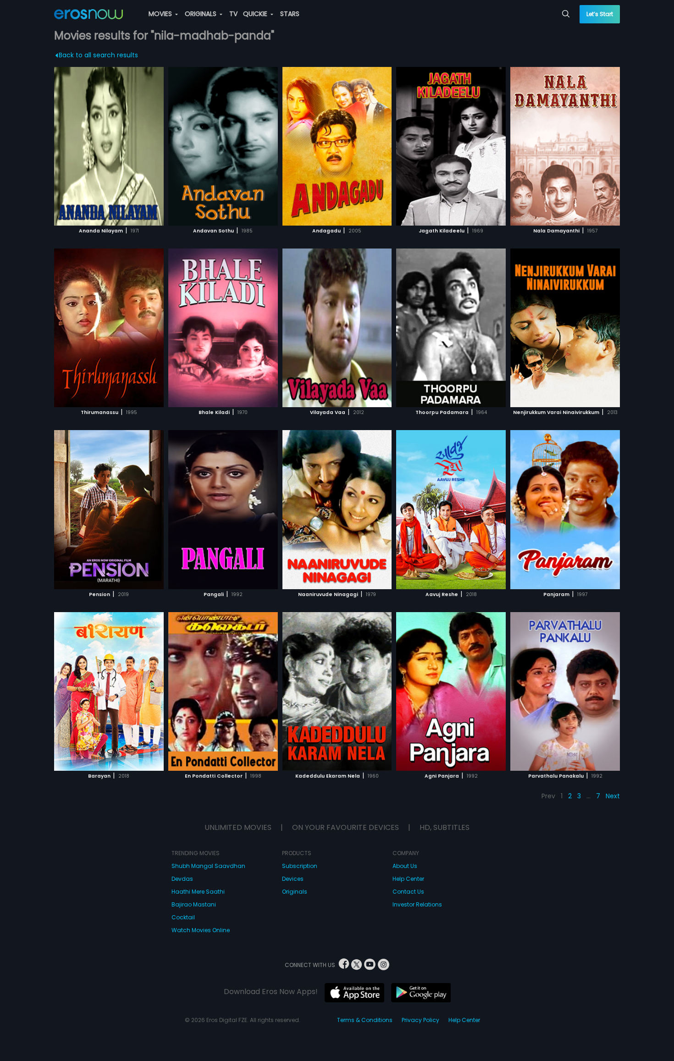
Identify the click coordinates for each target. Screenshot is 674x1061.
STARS (289, 13)
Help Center (408, 879)
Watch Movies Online (200, 930)
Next (613, 796)
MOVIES (161, 13)
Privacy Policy (420, 1020)
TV (233, 13)
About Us (404, 866)
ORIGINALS (201, 13)
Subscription (299, 866)
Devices (293, 879)
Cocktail (183, 917)
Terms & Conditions (364, 1020)
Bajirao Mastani (193, 904)
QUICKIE (256, 13)
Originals (294, 891)
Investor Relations (417, 904)
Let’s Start (599, 14)
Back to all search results (98, 55)
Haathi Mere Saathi (198, 891)
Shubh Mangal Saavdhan (208, 866)
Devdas (182, 879)
